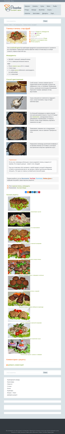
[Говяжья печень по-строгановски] (31, 219)
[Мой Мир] (32, 192)
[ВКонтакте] (26, 192)
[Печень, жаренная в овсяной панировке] (31, 315)
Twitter (40, 432)
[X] (30, 192)
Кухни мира (10, 382)
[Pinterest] (39, 192)
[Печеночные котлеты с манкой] (31, 283)
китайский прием (15, 47)
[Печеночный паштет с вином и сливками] (31, 346)
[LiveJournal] (35, 192)
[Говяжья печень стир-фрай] (16, 37)
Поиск (45, 21)
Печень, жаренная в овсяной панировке (31, 322)
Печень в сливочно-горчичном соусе (31, 338)
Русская (39, 33)
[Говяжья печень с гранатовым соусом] (31, 203)
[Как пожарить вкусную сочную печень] (31, 251)
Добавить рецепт (12, 395)
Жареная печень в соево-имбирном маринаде (31, 307)
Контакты (23, 432)
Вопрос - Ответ (11, 392)
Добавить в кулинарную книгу (39, 40)
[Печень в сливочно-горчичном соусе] (31, 330)
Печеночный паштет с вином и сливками (31, 354)
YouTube (45, 432)
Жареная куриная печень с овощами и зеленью (31, 275)
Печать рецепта (35, 41)
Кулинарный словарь (13, 379)
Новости (9, 384)
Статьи (9, 386)
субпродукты (26, 186)
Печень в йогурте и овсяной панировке (31, 243)
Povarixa (37, 35)
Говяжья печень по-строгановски (31, 227)
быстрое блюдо (21, 188)
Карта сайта (29, 432)
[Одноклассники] (28, 192)
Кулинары (10, 390)
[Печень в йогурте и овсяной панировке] (31, 235)
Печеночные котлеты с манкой (31, 291)
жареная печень (17, 186)
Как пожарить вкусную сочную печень (31, 259)
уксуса (17, 70)
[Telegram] (37, 192)
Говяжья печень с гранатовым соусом (31, 211)
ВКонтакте (35, 432)
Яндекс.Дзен (51, 432)
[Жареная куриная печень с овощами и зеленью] (31, 267)
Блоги (9, 388)
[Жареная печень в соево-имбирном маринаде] (31, 299)
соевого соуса (16, 66)
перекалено (35, 117)
